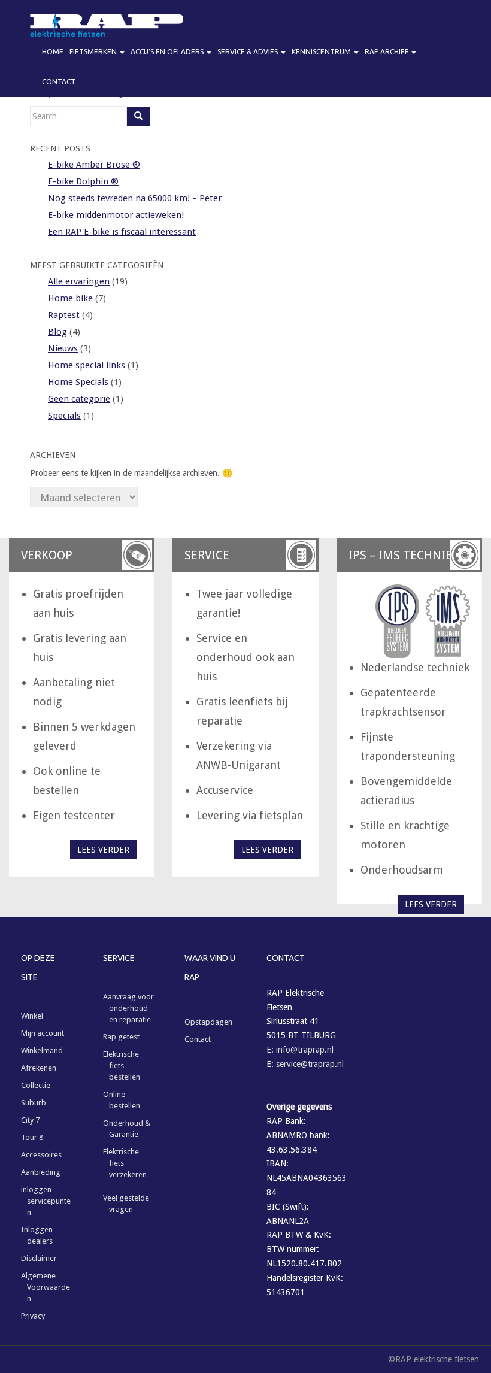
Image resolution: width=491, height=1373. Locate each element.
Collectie (35, 1085)
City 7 (30, 1120)
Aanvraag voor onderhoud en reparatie (128, 1008)
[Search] (138, 116)
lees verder (103, 849)
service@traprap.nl (310, 1064)
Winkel (32, 1015)
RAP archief (387, 52)
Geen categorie (79, 398)
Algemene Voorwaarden (45, 1287)
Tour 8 (32, 1137)
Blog (57, 331)
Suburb (33, 1102)
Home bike (70, 298)
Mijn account (42, 1033)
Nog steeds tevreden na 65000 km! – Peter (135, 198)
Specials (64, 415)
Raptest (64, 315)
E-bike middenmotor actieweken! (116, 215)
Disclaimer (39, 1258)
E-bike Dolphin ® (83, 181)
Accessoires (41, 1154)
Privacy (33, 1315)
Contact (58, 82)
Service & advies (248, 52)
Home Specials (78, 382)
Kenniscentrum (322, 52)
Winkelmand (42, 1050)
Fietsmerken (94, 52)
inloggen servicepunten (46, 1201)
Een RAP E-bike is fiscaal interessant (122, 231)
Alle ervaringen (79, 281)
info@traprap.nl (305, 1049)
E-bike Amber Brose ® (94, 164)
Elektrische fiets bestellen (121, 1065)
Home (52, 52)
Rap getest (121, 1036)
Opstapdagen (208, 1021)
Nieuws (63, 348)
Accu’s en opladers (168, 52)
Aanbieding (40, 1172)
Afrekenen (38, 1067)
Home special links (86, 365)
